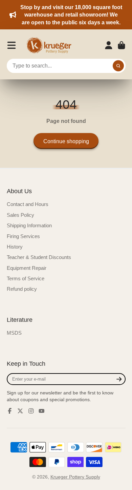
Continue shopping (66, 141)
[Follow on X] (20, 411)
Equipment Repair (26, 268)
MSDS (14, 333)
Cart (121, 45)
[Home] (51, 45)
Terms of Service (25, 278)
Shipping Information (29, 225)
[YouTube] (42, 411)
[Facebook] (10, 411)
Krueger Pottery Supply (75, 477)
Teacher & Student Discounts (39, 257)
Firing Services (23, 236)
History (15, 247)
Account (109, 45)
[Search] (118, 66)
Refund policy (22, 289)
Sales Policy (20, 215)
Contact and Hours (27, 204)
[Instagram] (31, 411)
